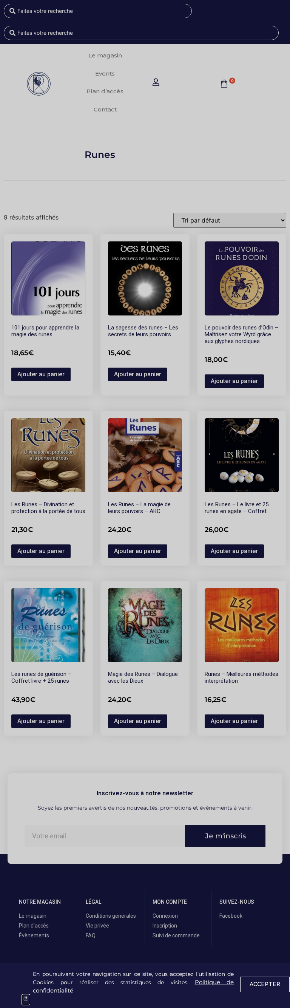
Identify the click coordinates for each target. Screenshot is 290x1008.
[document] (145, 504)
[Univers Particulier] (26, 999)
